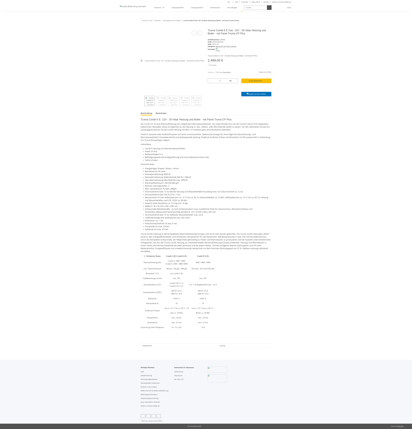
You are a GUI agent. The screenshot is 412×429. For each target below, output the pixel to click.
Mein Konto (256, 2)
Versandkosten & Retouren (150, 383)
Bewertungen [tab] (161, 113)
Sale (236, 2)
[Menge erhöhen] (235, 81)
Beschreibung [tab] (146, 113)
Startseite (244, 2)
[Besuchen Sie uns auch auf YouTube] (148, 416)
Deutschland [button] (226, 72)
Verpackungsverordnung (149, 398)
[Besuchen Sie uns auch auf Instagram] (153, 416)
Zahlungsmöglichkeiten (149, 379)
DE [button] (229, 2)
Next (203, 101)
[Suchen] (269, 7)
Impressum (178, 376)
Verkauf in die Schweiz (149, 387)
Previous (142, 101)
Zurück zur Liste (147, 20)
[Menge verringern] (210, 81)
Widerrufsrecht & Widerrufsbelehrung (154, 391)
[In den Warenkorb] (142, 27)
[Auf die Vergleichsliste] (194, 33)
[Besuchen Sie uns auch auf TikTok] (159, 416)
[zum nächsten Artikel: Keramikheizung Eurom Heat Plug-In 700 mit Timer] (269, 20)
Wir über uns (179, 379)
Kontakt (266, 2)
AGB (142, 372)
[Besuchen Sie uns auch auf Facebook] (143, 416)
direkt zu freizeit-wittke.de (281, 2)
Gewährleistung (146, 376)
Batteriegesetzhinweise (149, 394)
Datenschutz (178, 372)
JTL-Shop (400, 426)
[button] (275, 7)
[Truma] (218, 49)
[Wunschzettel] (280, 7)
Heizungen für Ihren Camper (226, 46)
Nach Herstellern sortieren (150, 402)
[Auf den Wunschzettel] (199, 33)
